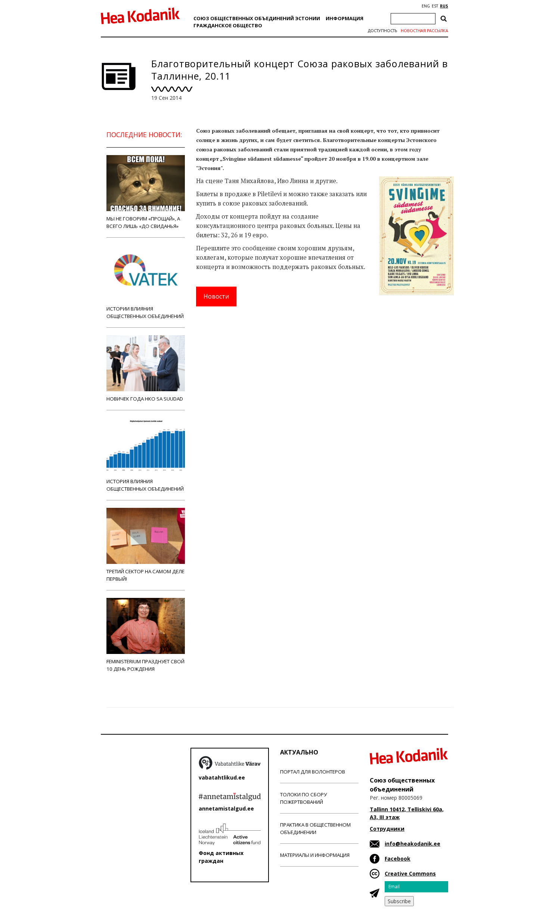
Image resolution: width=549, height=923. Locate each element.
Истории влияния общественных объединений (145, 312)
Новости (216, 296)
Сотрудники (387, 828)
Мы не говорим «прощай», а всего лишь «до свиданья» (143, 222)
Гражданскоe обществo (227, 25)
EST (435, 6)
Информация (344, 18)
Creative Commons (410, 873)
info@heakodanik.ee (412, 843)
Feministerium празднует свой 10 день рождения (145, 665)
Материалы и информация (315, 855)
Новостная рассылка (424, 30)
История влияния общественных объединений (145, 485)
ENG (426, 6)
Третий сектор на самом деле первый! (145, 575)
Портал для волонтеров (312, 771)
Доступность (382, 30)
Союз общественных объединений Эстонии (256, 18)
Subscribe (399, 901)
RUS (444, 6)
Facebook (397, 858)
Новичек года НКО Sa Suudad (144, 398)
